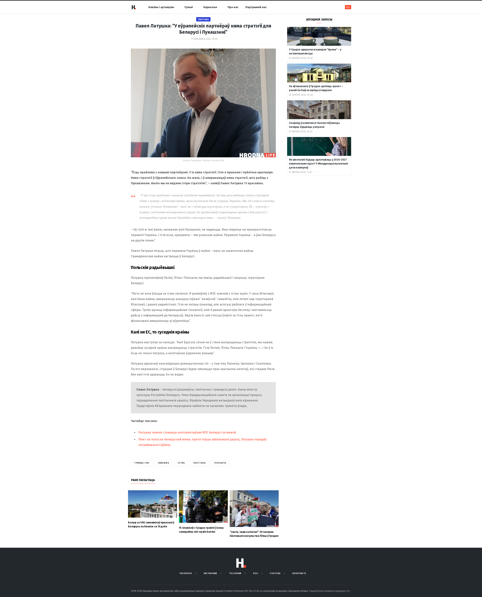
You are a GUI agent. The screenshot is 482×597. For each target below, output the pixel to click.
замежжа (163, 463)
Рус (348, 7)
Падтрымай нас (256, 7)
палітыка (199, 463)
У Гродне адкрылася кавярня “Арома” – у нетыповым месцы (315, 51)
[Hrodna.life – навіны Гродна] (134, 7)
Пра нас (233, 7)
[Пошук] (337, 7)
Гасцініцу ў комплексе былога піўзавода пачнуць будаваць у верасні (314, 125)
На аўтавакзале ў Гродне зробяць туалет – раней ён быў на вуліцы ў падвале (316, 88)
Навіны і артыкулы (161, 7)
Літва (181, 463)
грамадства (141, 463)
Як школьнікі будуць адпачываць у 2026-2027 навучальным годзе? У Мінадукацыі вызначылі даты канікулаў (318, 163)
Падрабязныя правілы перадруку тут (329, 590)
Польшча (220, 463)
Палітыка (203, 19)
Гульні (189, 7)
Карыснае (210, 7)
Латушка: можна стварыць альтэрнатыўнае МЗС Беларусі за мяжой (187, 432)
